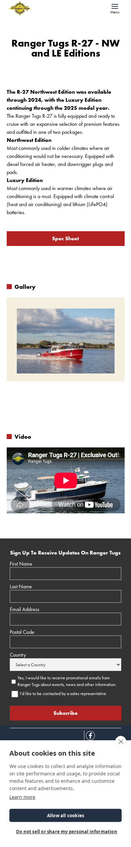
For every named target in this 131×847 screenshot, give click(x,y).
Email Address (24, 609)
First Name (21, 564)
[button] (114, 8)
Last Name (21, 586)
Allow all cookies (65, 816)
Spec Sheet (65, 238)
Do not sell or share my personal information (66, 832)
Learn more (22, 797)
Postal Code (22, 632)
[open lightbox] (66, 341)
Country (18, 655)
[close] (120, 741)
